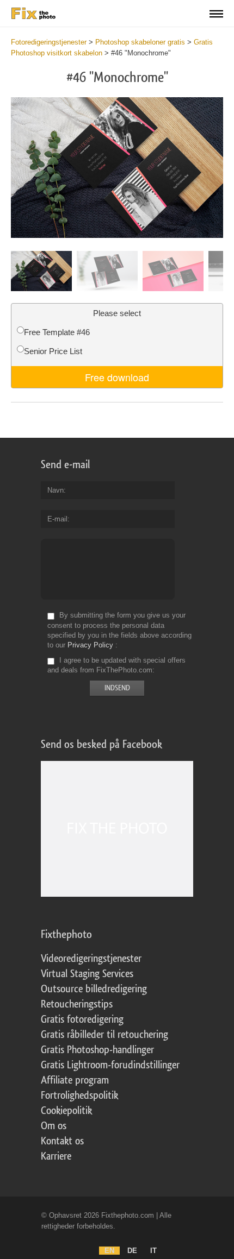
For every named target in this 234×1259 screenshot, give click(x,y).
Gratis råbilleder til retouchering (104, 1034)
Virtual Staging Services (87, 973)
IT (153, 1251)
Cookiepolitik (66, 1110)
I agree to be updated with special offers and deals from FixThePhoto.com (116, 665)
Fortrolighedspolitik (79, 1095)
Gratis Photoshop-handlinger (97, 1049)
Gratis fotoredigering (82, 1019)
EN (109, 1251)
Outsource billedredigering (94, 989)
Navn (55, 490)
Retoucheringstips (77, 1004)
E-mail (57, 519)
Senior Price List (53, 351)
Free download (117, 377)
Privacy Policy (90, 645)
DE (132, 1251)
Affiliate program (75, 1080)
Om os (53, 1125)
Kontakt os (62, 1141)
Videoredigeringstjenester (91, 958)
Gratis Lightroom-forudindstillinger (110, 1065)
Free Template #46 (57, 332)
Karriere (56, 1156)
